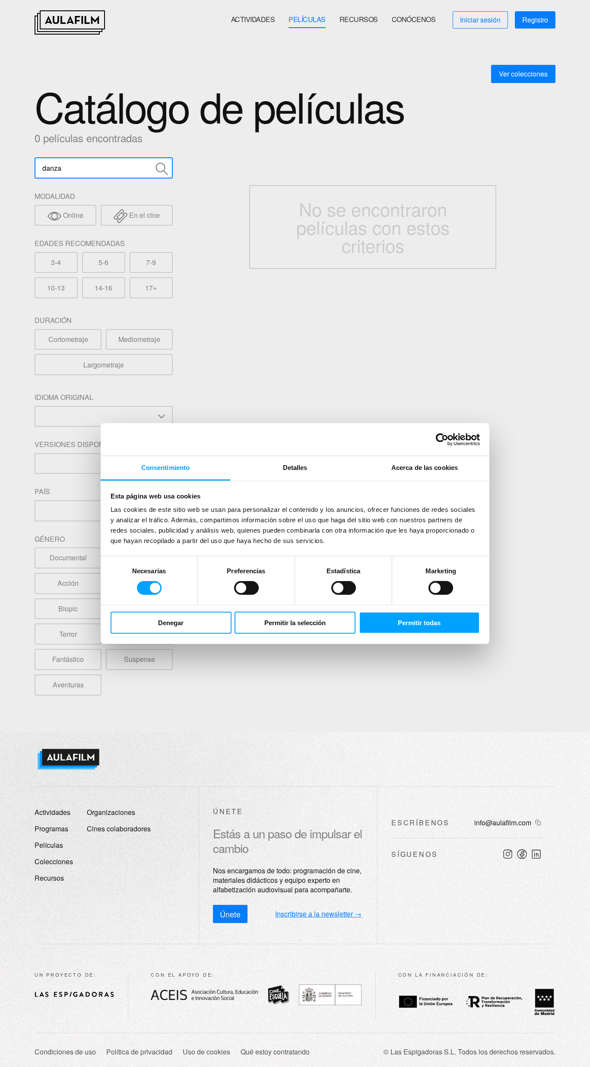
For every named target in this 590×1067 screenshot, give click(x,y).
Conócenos (414, 19)
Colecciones (54, 861)
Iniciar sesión (480, 20)
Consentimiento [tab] (165, 467)
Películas (307, 19)
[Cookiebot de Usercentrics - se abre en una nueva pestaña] (442, 439)
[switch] (246, 588)
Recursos (358, 19)
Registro (535, 20)
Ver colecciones (523, 74)
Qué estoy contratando (275, 1052)
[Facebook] (522, 854)
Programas (51, 829)
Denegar (171, 622)
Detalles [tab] (295, 467)
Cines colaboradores (119, 829)
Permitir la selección (295, 622)
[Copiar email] (538, 822)
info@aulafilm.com (502, 822)
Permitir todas (419, 622)
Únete (230, 914)
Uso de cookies (206, 1052)
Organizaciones (111, 812)
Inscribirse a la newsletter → (318, 914)
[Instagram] (507, 854)
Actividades (253, 19)
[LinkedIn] (536, 854)
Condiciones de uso (65, 1052)
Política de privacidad (139, 1052)
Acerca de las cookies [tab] (424, 467)
